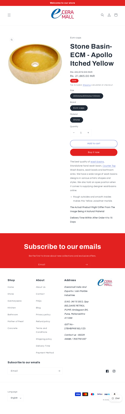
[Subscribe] (86, 264)
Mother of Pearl (16, 321)
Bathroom (13, 315)
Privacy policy (43, 315)
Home (11, 287)
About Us (41, 287)
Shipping (87, 85)
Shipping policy (44, 339)
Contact (40, 294)
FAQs (38, 301)
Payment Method (45, 353)
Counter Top (109, 166)
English (14, 398)
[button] (9, 15)
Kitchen (12, 308)
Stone (76, 120)
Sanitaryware (14, 301)
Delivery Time (43, 346)
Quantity (74, 126)
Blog (38, 308)
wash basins (97, 162)
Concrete (13, 328)
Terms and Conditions (41, 330)
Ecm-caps (78, 108)
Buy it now (94, 152)
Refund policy (43, 321)
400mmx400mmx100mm (86, 96)
